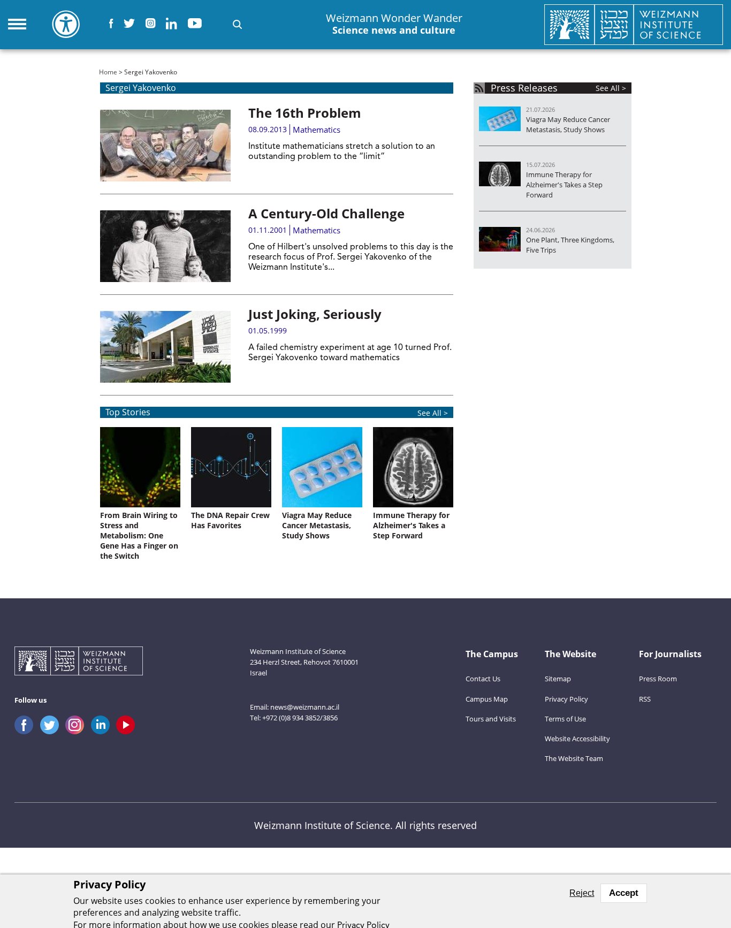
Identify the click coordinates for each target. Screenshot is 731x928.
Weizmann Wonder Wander (394, 24)
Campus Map (487, 699)
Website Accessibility (577, 738)
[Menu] (17, 24)
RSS (645, 699)
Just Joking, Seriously (315, 314)
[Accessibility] (66, 24)
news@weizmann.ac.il (304, 707)
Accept (623, 893)
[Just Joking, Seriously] (165, 347)
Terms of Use (565, 719)
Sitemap (558, 678)
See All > (432, 413)
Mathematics (316, 129)
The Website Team (574, 758)
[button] (237, 24)
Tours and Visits (491, 719)
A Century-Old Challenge (326, 213)
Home (108, 72)
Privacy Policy (566, 699)
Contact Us (483, 678)
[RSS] (479, 88)
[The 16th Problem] (165, 145)
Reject (581, 892)
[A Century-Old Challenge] (165, 246)
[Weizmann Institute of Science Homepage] (633, 24)
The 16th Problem (304, 112)
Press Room (658, 678)
